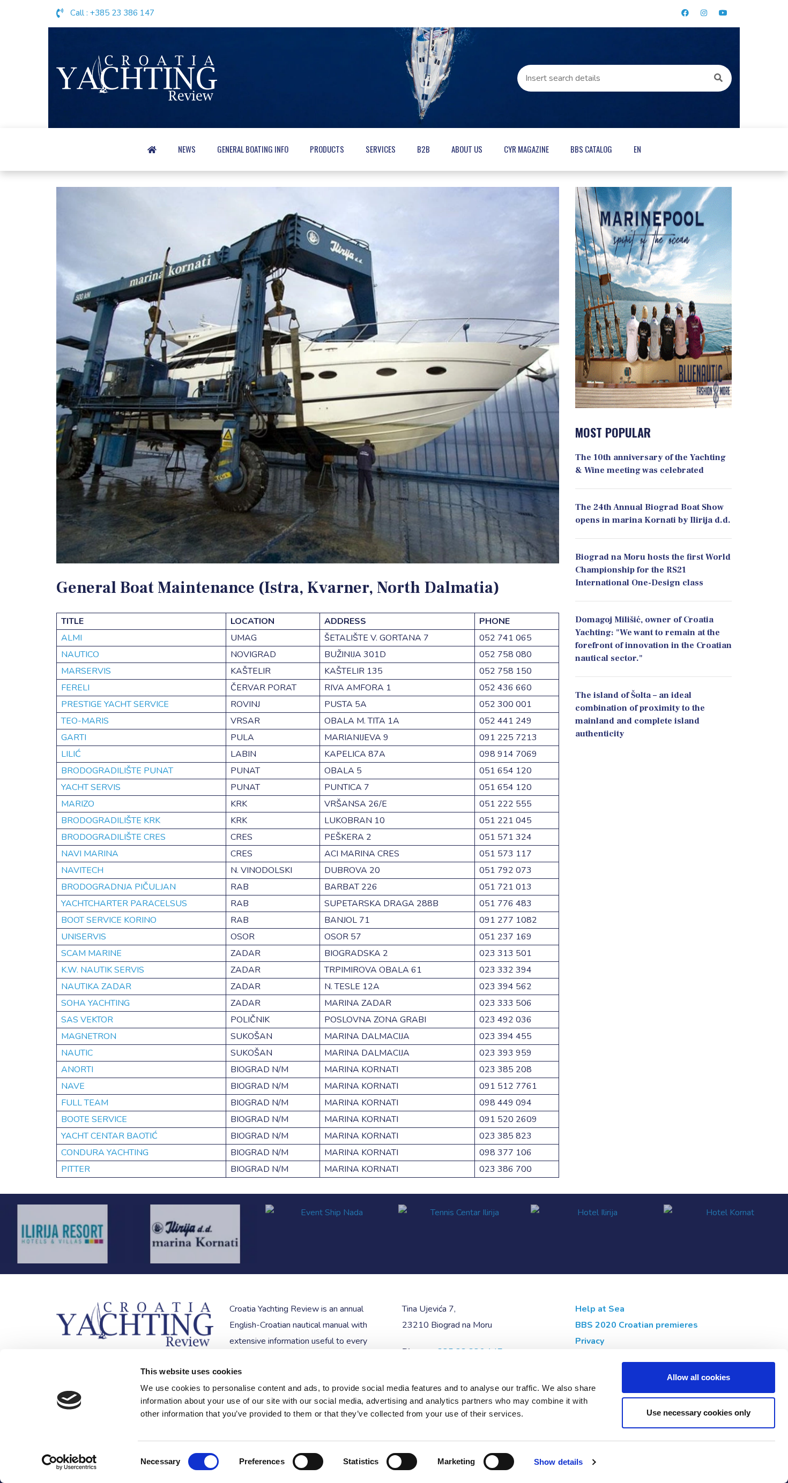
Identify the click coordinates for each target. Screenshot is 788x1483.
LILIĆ (71, 754)
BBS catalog (591, 149)
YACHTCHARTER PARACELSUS (124, 903)
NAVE (73, 1086)
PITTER (75, 1169)
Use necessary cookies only (698, 1412)
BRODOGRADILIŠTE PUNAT (117, 771)
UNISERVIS (83, 937)
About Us (466, 149)
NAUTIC (77, 1053)
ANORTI (77, 1069)
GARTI (73, 737)
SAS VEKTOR (87, 1020)
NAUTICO (80, 654)
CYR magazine (526, 149)
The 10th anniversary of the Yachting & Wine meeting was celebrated (650, 464)
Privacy (589, 1341)
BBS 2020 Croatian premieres (636, 1325)
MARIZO (78, 804)
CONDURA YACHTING (104, 1152)
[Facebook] (685, 13)
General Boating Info (252, 149)
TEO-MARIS (85, 721)
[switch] (308, 1461)
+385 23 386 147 (122, 12)
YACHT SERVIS (91, 787)
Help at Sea (600, 1309)
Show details (558, 1461)
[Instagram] (704, 13)
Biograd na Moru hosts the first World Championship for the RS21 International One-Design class (653, 570)
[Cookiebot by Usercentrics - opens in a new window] (69, 1462)
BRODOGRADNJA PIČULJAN (118, 887)
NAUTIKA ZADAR (96, 986)
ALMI (71, 638)
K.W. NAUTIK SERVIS (102, 970)
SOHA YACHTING (95, 1003)
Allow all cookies (698, 1377)
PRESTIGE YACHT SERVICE (115, 704)
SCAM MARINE (91, 953)
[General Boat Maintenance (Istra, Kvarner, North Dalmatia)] (307, 375)
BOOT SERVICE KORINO (109, 920)
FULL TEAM (84, 1103)
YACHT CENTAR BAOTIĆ (109, 1136)
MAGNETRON (88, 1036)
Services (381, 149)
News (187, 149)
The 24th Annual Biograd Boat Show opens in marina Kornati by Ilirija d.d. (653, 513)
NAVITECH (82, 870)
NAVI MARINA (89, 854)
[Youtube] (721, 13)
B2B (423, 149)
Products (327, 149)
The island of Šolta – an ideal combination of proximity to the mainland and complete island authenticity (640, 714)
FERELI (75, 688)
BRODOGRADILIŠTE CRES (113, 837)
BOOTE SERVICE (94, 1119)
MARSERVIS (86, 671)
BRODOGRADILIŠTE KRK (110, 820)
